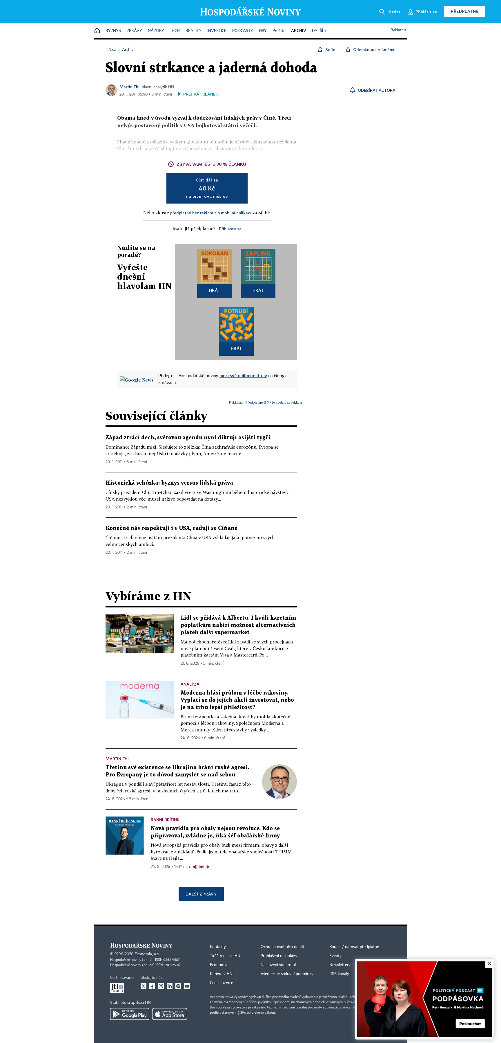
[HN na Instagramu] (161, 986)
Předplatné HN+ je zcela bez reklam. (274, 402)
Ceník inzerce (221, 983)
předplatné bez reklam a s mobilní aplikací (210, 212)
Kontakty (218, 947)
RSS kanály (339, 974)
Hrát (214, 290)
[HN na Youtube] (187, 986)
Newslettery (340, 965)
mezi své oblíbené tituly (243, 375)
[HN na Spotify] (178, 986)
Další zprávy (201, 893)
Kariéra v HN (221, 974)
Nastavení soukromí (278, 965)
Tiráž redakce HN (225, 956)
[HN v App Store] (169, 1014)
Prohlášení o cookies (279, 956)
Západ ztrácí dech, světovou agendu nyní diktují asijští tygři (188, 437)
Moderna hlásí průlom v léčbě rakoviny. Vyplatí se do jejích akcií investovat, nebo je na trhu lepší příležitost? (237, 700)
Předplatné (464, 11)
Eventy (335, 956)
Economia (218, 965)
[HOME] (97, 31)
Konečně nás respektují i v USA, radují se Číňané (171, 528)
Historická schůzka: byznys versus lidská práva (169, 483)
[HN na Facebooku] (152, 986)
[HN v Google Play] (129, 1014)
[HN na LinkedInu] (170, 986)
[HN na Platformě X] (143, 986)
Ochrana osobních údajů (282, 947)
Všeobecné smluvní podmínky (287, 974)
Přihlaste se (230, 228)
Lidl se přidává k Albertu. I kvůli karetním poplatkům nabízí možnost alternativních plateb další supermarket (238, 625)
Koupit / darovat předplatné (354, 947)
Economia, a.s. (147, 954)
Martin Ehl (129, 86)
